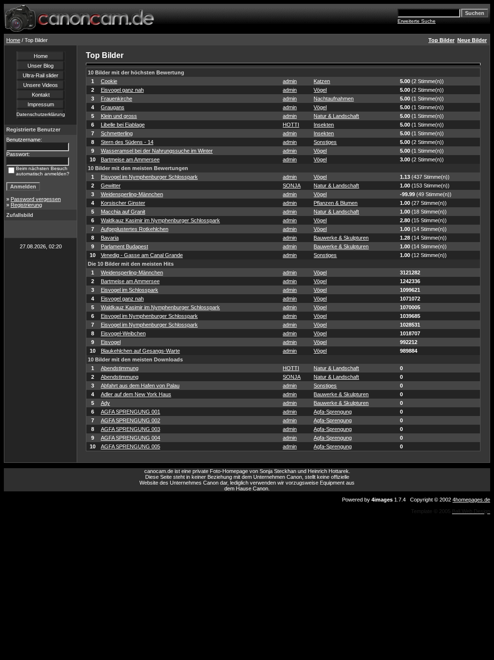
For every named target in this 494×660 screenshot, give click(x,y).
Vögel (320, 90)
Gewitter (111, 185)
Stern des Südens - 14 (127, 142)
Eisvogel (111, 342)
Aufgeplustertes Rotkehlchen (134, 229)
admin (290, 81)
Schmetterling (117, 133)
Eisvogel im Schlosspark (129, 290)
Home (13, 40)
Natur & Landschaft (336, 116)
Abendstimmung (119, 368)
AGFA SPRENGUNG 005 (130, 446)
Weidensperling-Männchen (132, 194)
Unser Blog (40, 66)
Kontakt (41, 95)
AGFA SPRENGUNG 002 (130, 420)
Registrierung (26, 205)
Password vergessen (36, 199)
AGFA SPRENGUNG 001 (130, 412)
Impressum (40, 104)
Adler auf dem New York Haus (136, 394)
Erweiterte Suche (417, 21)
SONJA (292, 185)
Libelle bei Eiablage (123, 125)
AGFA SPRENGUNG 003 (130, 429)
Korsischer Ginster (123, 203)
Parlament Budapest (124, 246)
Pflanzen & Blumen (335, 203)
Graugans (112, 107)
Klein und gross (119, 116)
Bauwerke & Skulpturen (341, 238)
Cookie (109, 81)
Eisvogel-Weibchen (123, 333)
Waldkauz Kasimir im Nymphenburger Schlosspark (160, 220)
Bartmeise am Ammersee (130, 159)
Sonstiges (325, 142)
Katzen (322, 81)
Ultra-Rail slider (40, 75)
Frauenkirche (116, 98)
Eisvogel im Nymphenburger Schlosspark (149, 177)
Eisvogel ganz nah (122, 90)
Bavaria (110, 238)
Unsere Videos (40, 85)
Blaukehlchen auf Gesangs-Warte (140, 351)
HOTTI (291, 125)
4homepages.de (471, 499)
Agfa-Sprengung (333, 412)
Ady (105, 403)
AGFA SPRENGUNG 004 (130, 438)
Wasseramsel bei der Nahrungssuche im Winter (157, 151)
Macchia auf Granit (123, 212)
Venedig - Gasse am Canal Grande (142, 255)
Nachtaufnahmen (334, 98)
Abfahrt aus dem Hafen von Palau (140, 385)
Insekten (324, 125)
